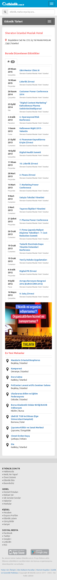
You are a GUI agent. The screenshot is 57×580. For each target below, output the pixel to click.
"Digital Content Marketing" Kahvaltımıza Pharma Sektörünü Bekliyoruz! (33, 106)
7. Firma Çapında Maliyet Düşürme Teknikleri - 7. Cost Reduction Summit (33, 233)
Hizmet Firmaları (11, 492)
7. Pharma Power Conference (33, 220)
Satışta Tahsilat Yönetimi (31, 197)
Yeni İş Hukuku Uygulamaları (33, 260)
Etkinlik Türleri (13, 21)
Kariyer (7, 524)
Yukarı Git (5, 570)
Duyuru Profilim (11, 515)
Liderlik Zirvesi (26, 81)
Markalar (8, 504)
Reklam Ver (9, 495)
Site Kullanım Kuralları (26, 570)
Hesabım (7, 512)
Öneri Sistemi (10, 477)
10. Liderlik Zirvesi (28, 163)
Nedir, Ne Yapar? (11, 474)
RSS (5, 545)
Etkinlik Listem (10, 518)
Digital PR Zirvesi (28, 271)
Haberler (8, 501)
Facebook (8, 533)
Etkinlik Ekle (9, 480)
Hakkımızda (9, 471)
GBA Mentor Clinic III (29, 70)
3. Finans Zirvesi (27, 175)
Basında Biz (9, 483)
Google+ (7, 539)
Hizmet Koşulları (43, 570)
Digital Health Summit (30, 152)
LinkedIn (7, 542)
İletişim (13, 570)
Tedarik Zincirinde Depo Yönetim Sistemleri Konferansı (31, 247)
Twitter (7, 536)
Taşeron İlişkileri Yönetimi (32, 209)
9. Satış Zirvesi (26, 293)
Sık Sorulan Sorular (12, 498)
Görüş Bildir (9, 521)
